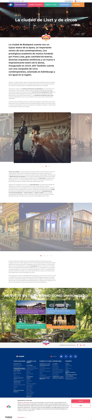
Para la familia (55, 365)
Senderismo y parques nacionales (19, 384)
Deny (81, 405)
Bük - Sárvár (29, 389)
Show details (21, 417)
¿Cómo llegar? (42, 366)
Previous (22, 116)
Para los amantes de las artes (57, 369)
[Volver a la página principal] (11, 4)
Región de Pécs (29, 386)
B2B (23, 1)
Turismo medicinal (17, 366)
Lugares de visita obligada (31, 366)
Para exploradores (55, 366)
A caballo (15, 387)
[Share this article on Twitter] (79, 345)
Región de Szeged (30, 393)
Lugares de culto (17, 376)
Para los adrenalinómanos (57, 372)
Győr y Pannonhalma (30, 392)
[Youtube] (61, 356)
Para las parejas (55, 373)
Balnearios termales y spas (18, 365)
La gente (41, 373)
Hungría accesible (43, 375)
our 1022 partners (26, 402)
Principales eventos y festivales (19, 380)
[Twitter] (71, 356)
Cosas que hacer (19, 4)
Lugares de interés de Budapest (32, 368)
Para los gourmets (55, 375)
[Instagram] (75, 356)
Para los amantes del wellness (57, 371)
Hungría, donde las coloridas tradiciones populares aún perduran (19, 378)
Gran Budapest (29, 380)
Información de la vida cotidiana (45, 376)
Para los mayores (55, 368)
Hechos (41, 372)
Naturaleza (29, 372)
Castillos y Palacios (68, 365)
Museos (28, 375)
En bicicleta (16, 386)
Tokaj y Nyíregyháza (30, 385)
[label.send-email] (83, 345)
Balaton (28, 382)
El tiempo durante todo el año (45, 371)
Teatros (15, 374)
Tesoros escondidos (30, 373)
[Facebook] (66, 356)
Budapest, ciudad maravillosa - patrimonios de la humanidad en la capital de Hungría (71, 378)
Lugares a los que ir (35, 4)
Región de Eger (29, 390)
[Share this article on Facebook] (77, 345)
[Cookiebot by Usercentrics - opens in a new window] (9, 417)
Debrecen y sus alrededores (31, 383)
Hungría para (64, 4)
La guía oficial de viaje (14, 1)
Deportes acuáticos (17, 383)
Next (69, 116)
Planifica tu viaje (51, 4)
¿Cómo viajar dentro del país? (45, 368)
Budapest (77, 4)
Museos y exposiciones (17, 373)
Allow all (81, 401)
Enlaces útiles (42, 369)
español (79, 1)
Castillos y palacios (17, 371)
